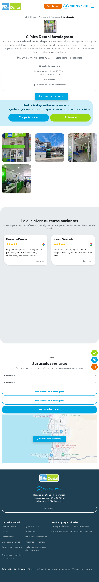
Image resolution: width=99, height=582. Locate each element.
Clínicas (33, 17)
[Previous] (4, 280)
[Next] (91, 280)
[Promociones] (94, 360)
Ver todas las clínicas (50, 409)
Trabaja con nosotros (82, 570)
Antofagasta (43, 17)
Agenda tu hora (29, 118)
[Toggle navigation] (92, 6)
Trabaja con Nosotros (12, 547)
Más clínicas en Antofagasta (49, 392)
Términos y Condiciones (39, 570)
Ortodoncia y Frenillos (61, 532)
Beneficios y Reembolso (36, 537)
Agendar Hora (53, 6)
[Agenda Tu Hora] (94, 367)
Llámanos (71, 118)
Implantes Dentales (83, 532)
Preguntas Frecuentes (35, 542)
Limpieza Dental (81, 527)
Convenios (30, 532)
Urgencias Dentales (11, 542)
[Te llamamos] (94, 353)
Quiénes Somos (9, 527)
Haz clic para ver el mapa (52, 97)
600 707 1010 (79, 6)
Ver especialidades (60, 527)
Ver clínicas (49, 509)
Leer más (29, 261)
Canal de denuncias (61, 570)
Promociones (8, 537)
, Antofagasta (60, 58)
